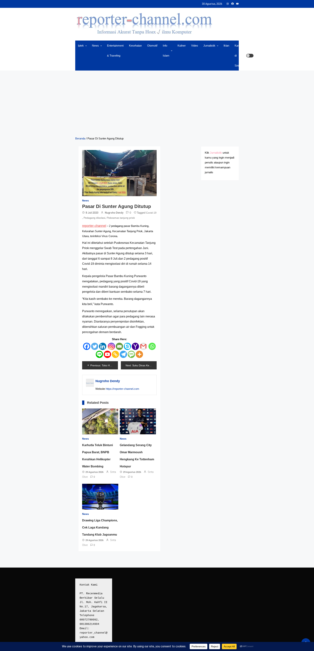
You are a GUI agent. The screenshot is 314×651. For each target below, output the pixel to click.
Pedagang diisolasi (94, 217)
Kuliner (182, 45)
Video (194, 45)
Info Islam (166, 50)
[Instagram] (111, 346)
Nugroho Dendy (114, 212)
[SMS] (131, 354)
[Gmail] (143, 346)
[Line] (99, 354)
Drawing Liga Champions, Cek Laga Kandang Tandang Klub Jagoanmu (100, 527)
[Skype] (127, 346)
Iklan (226, 45)
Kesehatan (135, 45)
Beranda (80, 138)
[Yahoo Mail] (135, 346)
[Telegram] (123, 354)
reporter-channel (94, 226)
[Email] (119, 346)
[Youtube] (107, 354)
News (95, 45)
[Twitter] (94, 346)
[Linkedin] (102, 346)
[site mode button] (249, 55)
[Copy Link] (115, 354)
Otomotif (152, 45)
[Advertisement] (157, 103)
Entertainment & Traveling (115, 50)
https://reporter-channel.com (122, 388)
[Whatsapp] (152, 346)
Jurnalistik (209, 45)
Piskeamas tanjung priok (121, 217)
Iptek (81, 45)
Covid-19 (151, 212)
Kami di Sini (238, 55)
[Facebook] (86, 346)
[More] (139, 354)
